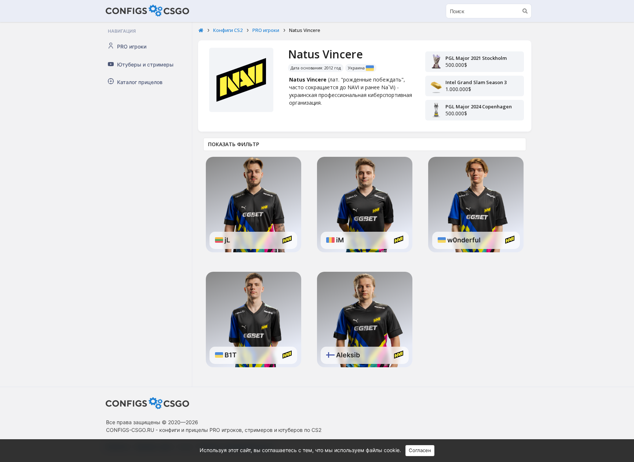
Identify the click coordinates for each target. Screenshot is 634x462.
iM (339, 240)
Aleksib (347, 355)
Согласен (420, 450)
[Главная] (200, 30)
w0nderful (463, 240)
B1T (230, 355)
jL (226, 240)
